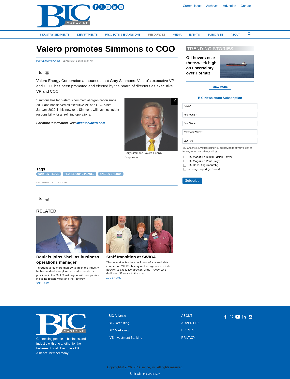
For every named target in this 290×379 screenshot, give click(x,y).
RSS (40, 72)
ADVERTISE (190, 323)
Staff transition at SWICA (131, 257)
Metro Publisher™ (151, 374)
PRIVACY (188, 337)
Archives (212, 6)
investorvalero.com (90, 123)
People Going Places (48, 61)
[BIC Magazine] (63, 16)
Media (177, 34)
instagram (121, 7)
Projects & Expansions (122, 34)
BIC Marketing (119, 330)
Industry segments (54, 34)
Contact (246, 6)
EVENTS (187, 330)
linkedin (114, 7)
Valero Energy (111, 174)
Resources (156, 34)
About (235, 34)
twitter (102, 7)
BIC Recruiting (119, 323)
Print (47, 72)
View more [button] (220, 86)
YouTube (238, 317)
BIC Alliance (117, 315)
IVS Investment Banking (125, 337)
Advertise (229, 6)
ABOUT (186, 315)
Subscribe (215, 34)
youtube (108, 7)
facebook (96, 7)
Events (194, 34)
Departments (87, 34)
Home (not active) (12, 34)
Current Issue (192, 6)
